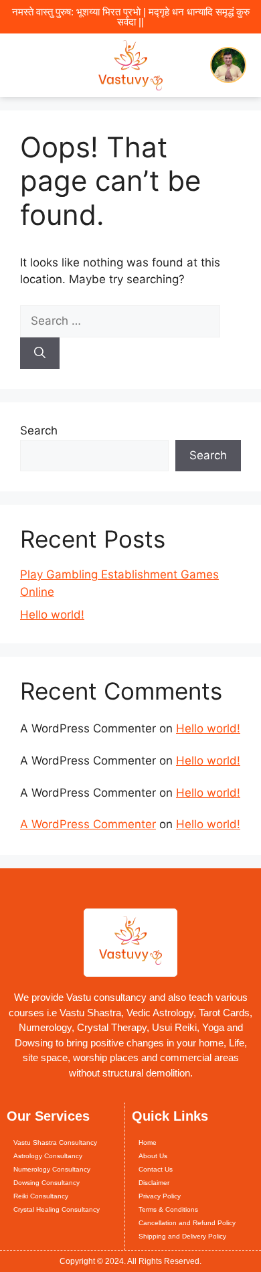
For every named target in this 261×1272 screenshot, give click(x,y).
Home (148, 1142)
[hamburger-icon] (22, 65)
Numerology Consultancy (51, 1169)
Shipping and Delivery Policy (182, 1236)
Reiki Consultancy (40, 1196)
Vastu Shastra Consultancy (55, 1142)
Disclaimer (154, 1182)
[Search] (40, 353)
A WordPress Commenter (88, 824)
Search (39, 430)
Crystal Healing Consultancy (56, 1209)
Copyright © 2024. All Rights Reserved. (130, 1261)
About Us (153, 1156)
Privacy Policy (160, 1196)
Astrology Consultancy (47, 1156)
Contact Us (156, 1169)
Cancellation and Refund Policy (187, 1222)
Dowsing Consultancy (46, 1182)
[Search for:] (120, 320)
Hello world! (52, 614)
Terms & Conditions (168, 1209)
